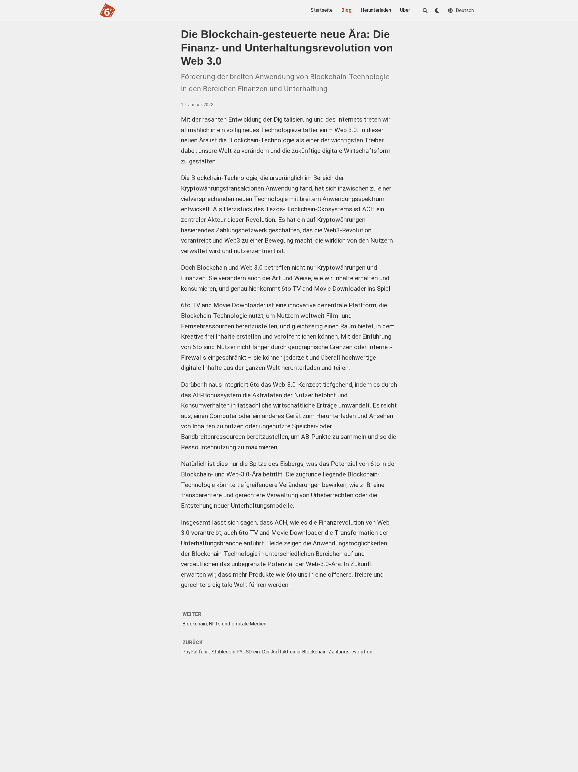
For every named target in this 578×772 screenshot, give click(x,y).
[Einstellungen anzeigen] (437, 11)
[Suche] (425, 11)
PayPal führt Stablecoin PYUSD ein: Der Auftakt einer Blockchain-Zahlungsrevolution (277, 652)
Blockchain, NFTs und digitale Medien (224, 624)
